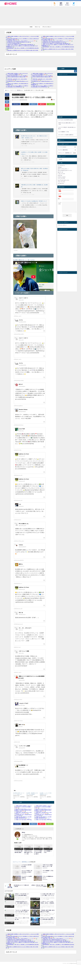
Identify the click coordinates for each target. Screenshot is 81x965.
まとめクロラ (61, 183)
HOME (31, 26)
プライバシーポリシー (46, 26)
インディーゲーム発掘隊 (24, 745)
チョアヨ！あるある (67, 146)
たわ (20, 504)
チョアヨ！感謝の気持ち (67, 149)
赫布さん (21, 564)
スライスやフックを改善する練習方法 (65, 134)
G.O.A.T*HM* (22, 428)
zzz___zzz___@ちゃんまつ (25, 627)
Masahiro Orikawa (23, 409)
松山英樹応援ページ (23, 765)
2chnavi (60, 167)
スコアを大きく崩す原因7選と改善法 (65, 119)
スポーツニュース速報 (24, 651)
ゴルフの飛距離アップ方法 (63, 131)
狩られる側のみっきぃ (24, 523)
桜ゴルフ (21, 384)
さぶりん (21, 319)
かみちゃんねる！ (62, 176)
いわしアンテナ (61, 173)
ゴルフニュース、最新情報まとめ (18, 94)
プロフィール (37, 26)
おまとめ (60, 175)
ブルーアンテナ (61, 181)
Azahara (21, 544)
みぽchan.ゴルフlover (24, 453)
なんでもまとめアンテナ (63, 180)
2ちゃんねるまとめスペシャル (65, 170)
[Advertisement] (40, 16)
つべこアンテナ (61, 178)
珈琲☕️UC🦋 (22, 724)
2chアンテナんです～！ (63, 168)
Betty (54, 99)
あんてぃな (60, 172)
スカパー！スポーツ (23, 297)
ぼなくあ (21, 612)
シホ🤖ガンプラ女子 (23, 703)
